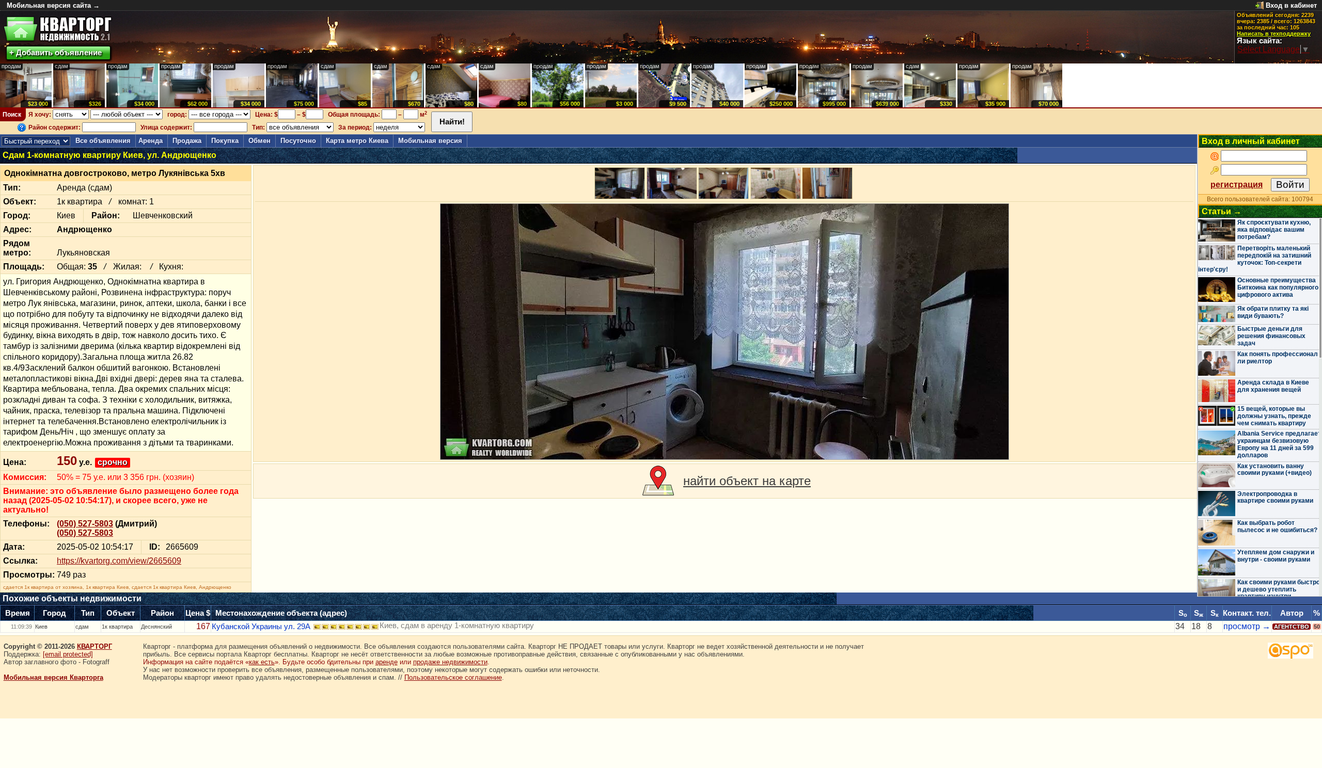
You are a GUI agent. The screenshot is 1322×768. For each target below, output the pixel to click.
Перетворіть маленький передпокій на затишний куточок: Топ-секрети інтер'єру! (1254, 259)
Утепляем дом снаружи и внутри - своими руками (1275, 556)
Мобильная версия (430, 141)
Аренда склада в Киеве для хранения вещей (1273, 386)
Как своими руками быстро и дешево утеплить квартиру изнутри (1278, 589)
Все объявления (103, 141)
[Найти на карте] (658, 481)
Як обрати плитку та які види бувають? (1273, 312)
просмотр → (1246, 626)
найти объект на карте (747, 481)
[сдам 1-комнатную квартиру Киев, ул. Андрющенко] (724, 331)
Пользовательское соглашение (453, 677)
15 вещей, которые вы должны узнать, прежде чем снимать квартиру (1274, 416)
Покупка (225, 141)
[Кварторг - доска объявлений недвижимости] (58, 29)
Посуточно (298, 141)
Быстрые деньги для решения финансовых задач (1271, 336)
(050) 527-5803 (85, 523)
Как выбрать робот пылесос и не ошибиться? (1277, 526)
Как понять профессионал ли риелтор (1277, 357)
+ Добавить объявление (55, 52)
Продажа (186, 141)
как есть (262, 662)
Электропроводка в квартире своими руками (1275, 497)
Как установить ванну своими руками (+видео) (1274, 469)
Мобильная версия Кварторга (53, 677)
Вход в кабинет (1291, 5)
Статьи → (1221, 211)
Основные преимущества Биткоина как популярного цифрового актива (1277, 287)
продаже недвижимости (450, 662)
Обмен (259, 141)
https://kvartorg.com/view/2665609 (119, 560)
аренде (386, 662)
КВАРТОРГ (94, 646)
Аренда (150, 141)
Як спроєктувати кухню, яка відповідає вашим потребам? (1274, 230)
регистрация (1236, 184)
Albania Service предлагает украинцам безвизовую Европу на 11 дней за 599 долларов (1279, 444)
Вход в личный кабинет (1251, 141)
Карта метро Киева (357, 141)
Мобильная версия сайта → (53, 5)
